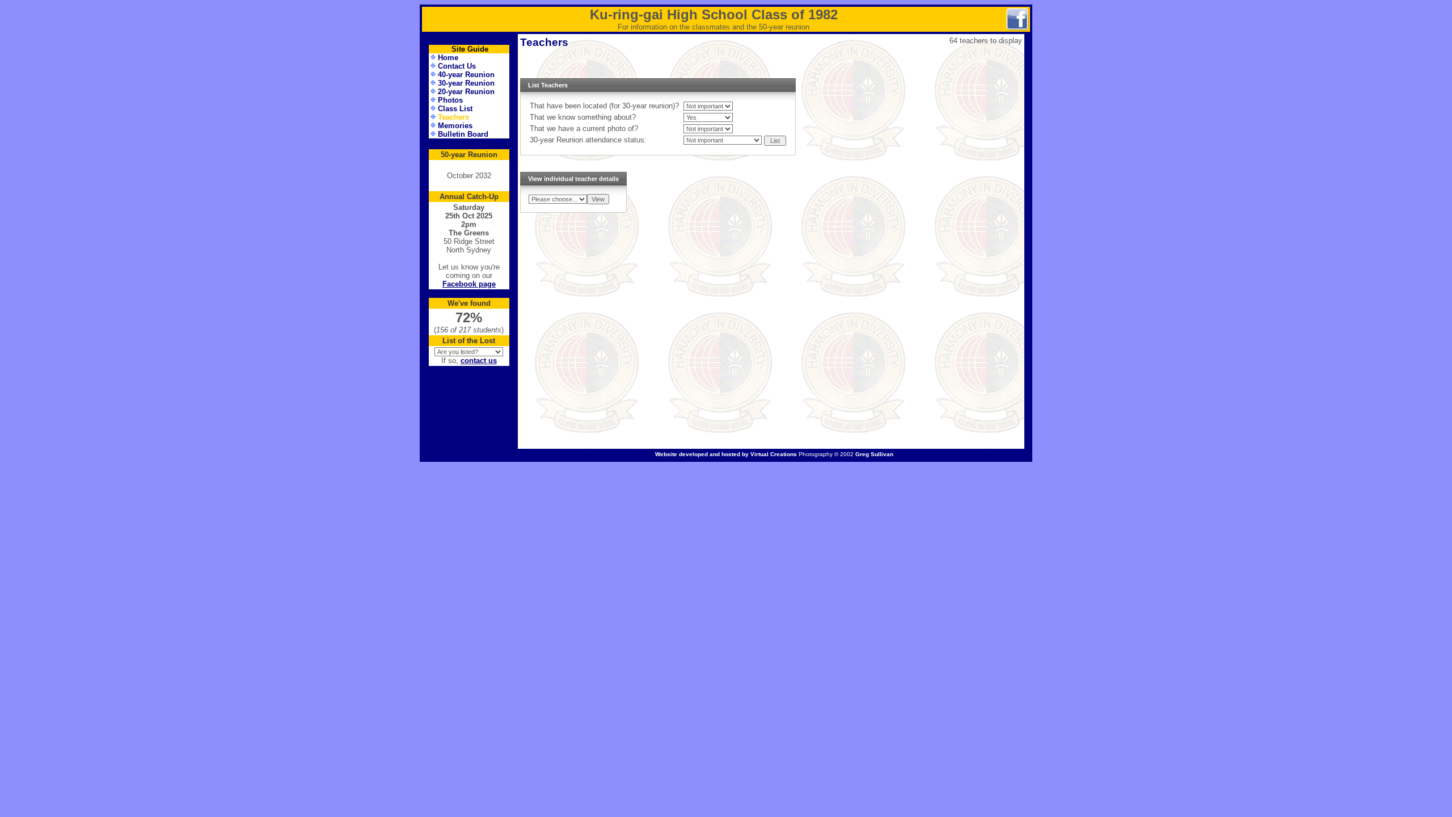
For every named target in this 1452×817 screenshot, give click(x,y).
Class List (455, 108)
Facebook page (469, 284)
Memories (455, 125)
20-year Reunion (466, 91)
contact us (479, 360)
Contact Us (457, 66)
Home (448, 57)
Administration (469, 455)
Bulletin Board (463, 134)
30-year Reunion (466, 83)
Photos (450, 100)
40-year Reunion (466, 74)
